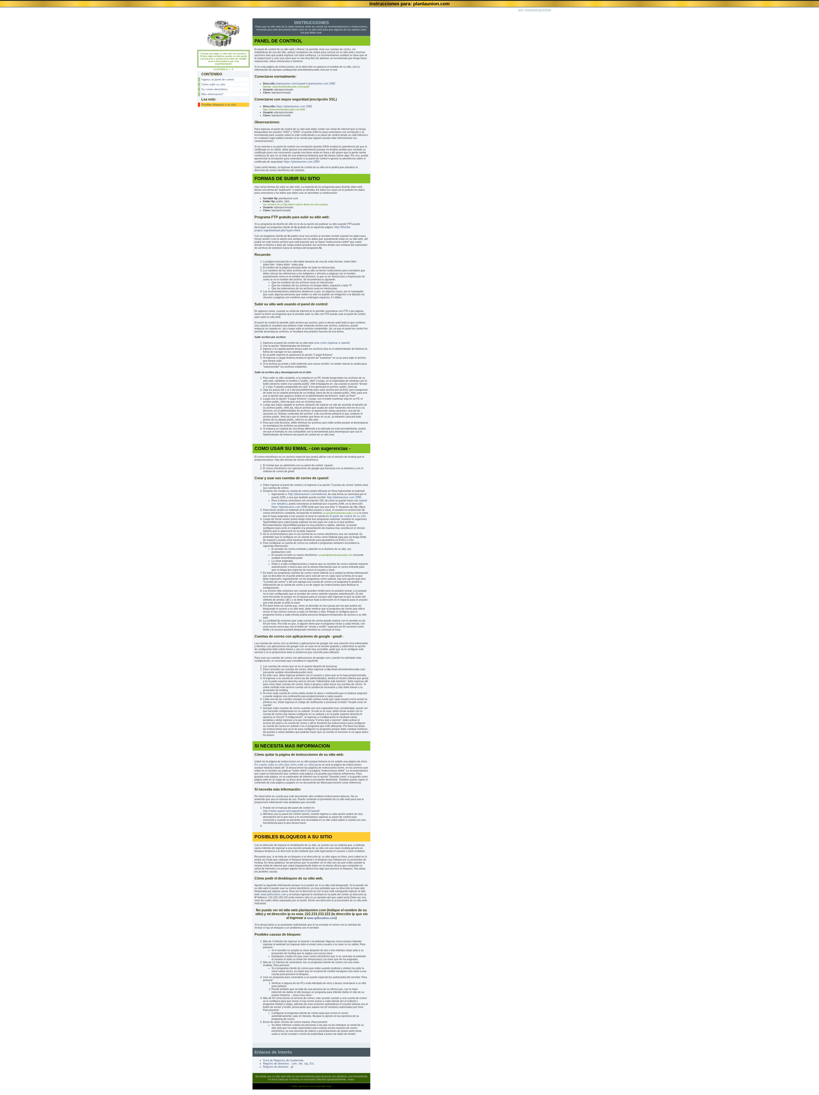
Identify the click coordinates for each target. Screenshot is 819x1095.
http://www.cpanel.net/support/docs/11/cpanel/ (291, 811)
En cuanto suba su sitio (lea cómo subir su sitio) (284, 764)
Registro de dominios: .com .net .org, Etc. (289, 1063)
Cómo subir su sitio (213, 84)
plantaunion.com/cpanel (290, 83)
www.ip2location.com (273, 894)
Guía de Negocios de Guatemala (283, 1060)
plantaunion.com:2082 (321, 83)
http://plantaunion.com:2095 (344, 497)
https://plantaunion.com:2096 (289, 506)
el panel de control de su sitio (348, 516)
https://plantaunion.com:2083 (294, 106)
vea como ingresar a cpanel (332, 342)
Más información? (212, 94)
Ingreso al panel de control (217, 79)
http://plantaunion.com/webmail (307, 494)
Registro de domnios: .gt (278, 1066)
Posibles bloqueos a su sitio (218, 104)
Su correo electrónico (214, 89)
